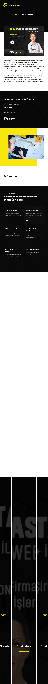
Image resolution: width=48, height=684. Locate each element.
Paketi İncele (24, 651)
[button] (45, 614)
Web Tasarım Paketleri (25, 18)
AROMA (32, 18)
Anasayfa (16, 18)
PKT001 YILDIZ (24, 646)
